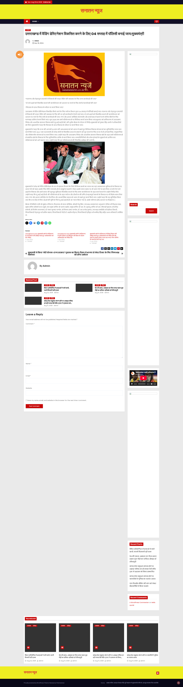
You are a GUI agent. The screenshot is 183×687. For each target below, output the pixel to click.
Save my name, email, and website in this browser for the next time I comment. (56, 400)
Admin (37, 41)
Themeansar (60, 683)
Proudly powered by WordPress (34, 683)
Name (28, 364)
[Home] (27, 21)
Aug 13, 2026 (99, 293)
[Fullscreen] (155, 384)
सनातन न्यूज (91, 11)
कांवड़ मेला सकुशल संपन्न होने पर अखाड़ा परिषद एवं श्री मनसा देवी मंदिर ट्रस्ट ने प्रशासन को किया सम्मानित (58, 303)
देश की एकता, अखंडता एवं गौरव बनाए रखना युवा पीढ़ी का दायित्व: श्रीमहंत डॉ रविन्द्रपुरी (109, 289)
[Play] (132, 384)
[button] (19, 54)
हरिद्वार (52, 285)
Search (133, 205)
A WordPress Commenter (139, 602)
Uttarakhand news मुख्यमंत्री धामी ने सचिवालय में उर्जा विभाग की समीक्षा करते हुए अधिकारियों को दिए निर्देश (39, 236)
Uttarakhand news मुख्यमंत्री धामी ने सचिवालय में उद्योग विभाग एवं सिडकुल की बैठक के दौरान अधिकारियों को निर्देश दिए (71, 236)
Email (28, 376)
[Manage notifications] (178, 682)
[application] (143, 378)
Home (103, 683)
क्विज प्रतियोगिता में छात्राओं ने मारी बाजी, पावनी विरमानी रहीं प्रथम (56, 289)
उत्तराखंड (34, 21)
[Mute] (152, 384)
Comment (30, 324)
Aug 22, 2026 (48, 293)
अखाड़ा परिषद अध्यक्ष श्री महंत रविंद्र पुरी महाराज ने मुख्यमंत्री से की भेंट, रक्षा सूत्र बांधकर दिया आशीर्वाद (132, 683)
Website (29, 388)
